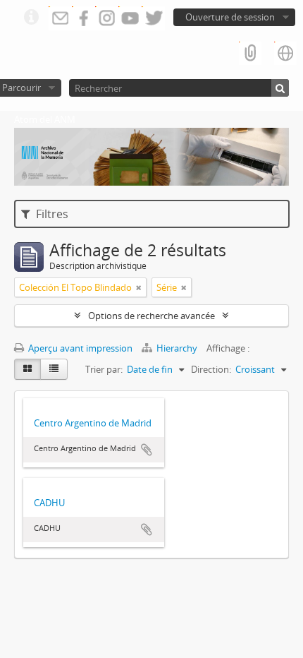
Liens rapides (31, 17)
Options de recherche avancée (151, 315)
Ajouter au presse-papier (147, 450)
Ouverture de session (230, 17)
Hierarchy (176, 348)
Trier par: (104, 369)
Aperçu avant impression (79, 348)
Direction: (211, 369)
